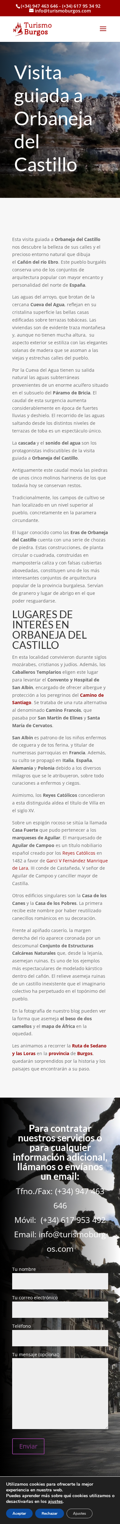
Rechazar (50, 1513)
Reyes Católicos (78, 853)
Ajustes (79, 1513)
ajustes (55, 1502)
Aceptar (19, 1513)
